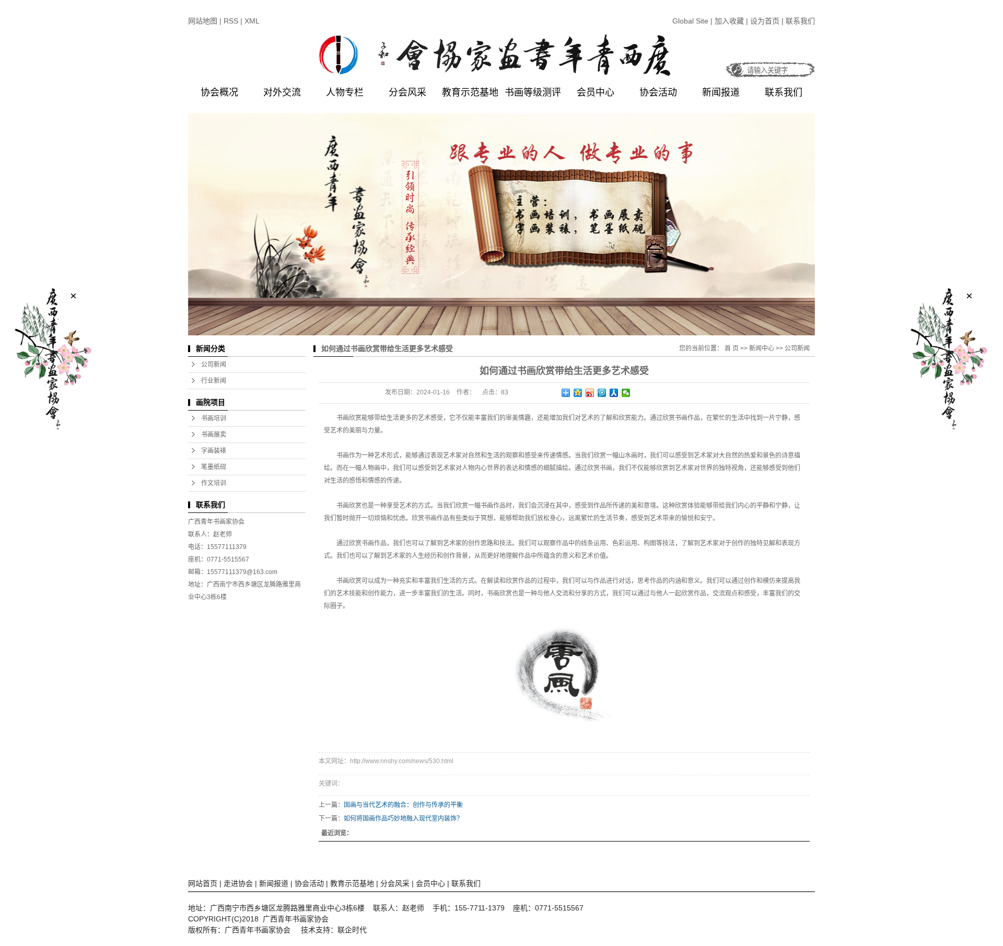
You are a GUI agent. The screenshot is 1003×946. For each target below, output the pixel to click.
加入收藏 (730, 21)
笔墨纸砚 (213, 467)
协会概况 (219, 92)
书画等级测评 (533, 92)
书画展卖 (213, 434)
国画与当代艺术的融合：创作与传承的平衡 (403, 805)
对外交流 (282, 92)
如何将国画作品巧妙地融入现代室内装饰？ (403, 818)
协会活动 (658, 92)
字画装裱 (213, 450)
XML (252, 21)
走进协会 (238, 883)
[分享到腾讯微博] (602, 393)
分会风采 (407, 92)
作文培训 (213, 483)
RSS (231, 21)
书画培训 (213, 418)
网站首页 (202, 883)
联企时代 (352, 930)
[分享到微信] (626, 393)
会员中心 (595, 92)
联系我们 (800, 21)
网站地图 (202, 21)
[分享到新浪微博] (590, 393)
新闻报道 (721, 92)
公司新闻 (213, 364)
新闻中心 (761, 348)
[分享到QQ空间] (578, 393)
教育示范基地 (470, 92)
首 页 (732, 348)
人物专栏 (345, 92)
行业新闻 (213, 380)
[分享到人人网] (614, 393)
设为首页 (764, 21)
